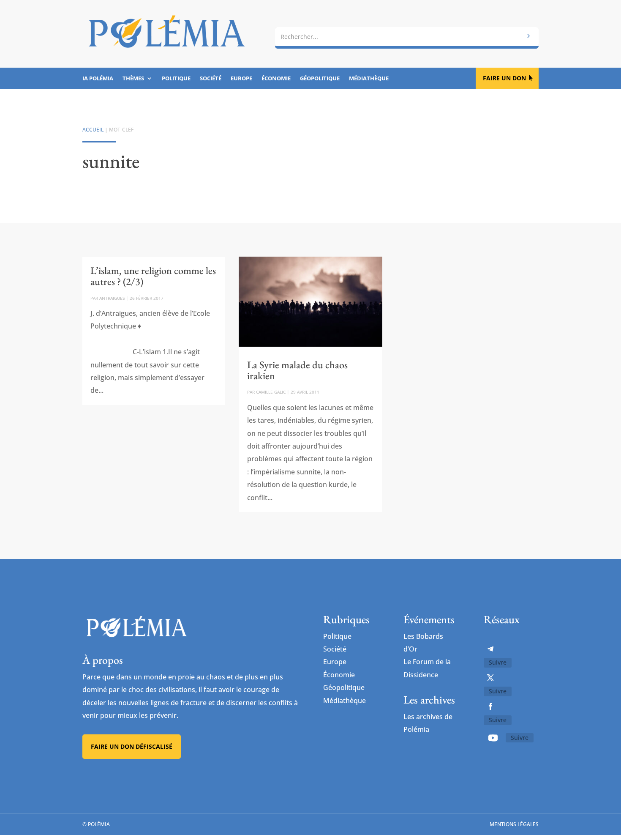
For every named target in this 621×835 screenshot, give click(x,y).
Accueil (93, 129)
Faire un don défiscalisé (131, 746)
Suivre (498, 662)
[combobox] (407, 37)
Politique (176, 78)
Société (210, 78)
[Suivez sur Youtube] (493, 737)
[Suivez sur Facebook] (490, 706)
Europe (241, 78)
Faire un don (504, 78)
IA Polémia (97, 78)
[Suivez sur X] (490, 677)
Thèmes (133, 78)
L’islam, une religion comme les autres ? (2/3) (153, 276)
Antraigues (112, 298)
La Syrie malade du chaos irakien (297, 370)
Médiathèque (369, 78)
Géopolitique (320, 78)
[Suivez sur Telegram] (490, 649)
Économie (276, 78)
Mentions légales (514, 824)
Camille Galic (271, 392)
